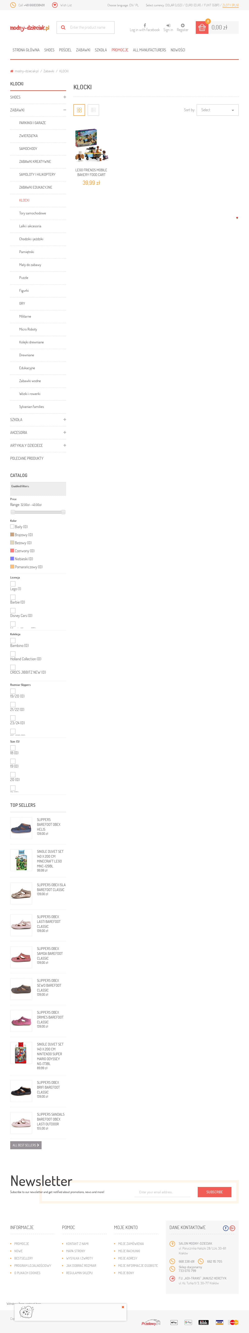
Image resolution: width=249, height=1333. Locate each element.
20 (15, 779)
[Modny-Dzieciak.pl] (29, 28)
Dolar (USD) (174, 5)
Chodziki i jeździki (31, 238)
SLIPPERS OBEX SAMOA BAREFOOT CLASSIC (50, 953)
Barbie (17, 602)
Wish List (66, 5)
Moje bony (126, 1272)
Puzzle (23, 277)
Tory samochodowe (32, 213)
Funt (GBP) (212, 5)
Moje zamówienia (131, 1243)
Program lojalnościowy (32, 1265)
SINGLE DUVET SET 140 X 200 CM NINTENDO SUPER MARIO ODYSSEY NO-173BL (50, 1054)
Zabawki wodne (30, 380)
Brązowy (24, 535)
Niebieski (24, 559)
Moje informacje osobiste (138, 1265)
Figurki (24, 290)
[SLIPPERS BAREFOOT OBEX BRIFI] (21, 1091)
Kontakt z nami (77, 1243)
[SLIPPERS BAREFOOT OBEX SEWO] (21, 989)
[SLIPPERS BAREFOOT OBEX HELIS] (21, 828)
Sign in (168, 29)
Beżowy (23, 543)
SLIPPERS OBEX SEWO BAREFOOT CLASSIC (49, 985)
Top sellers (23, 805)
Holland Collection (25, 659)
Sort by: (189, 109)
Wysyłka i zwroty (79, 1258)
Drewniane (26, 354)
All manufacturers (149, 49)
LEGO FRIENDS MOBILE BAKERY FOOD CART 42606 (91, 174)
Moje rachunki (129, 1251)
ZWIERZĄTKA (28, 135)
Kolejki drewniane (31, 342)
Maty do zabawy (30, 264)
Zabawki (83, 49)
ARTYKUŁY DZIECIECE (26, 445)
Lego (15, 588)
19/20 (17, 696)
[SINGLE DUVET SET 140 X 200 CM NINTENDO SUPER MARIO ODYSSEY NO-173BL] (21, 1053)
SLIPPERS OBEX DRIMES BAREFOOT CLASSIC (50, 1017)
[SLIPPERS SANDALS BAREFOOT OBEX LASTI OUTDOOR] (21, 1123)
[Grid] (79, 110)
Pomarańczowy (29, 567)
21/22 (17, 709)
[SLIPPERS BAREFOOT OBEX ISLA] (21, 893)
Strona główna (26, 49)
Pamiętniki (26, 251)
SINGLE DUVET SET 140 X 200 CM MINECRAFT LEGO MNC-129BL (50, 858)
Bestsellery (23, 1258)
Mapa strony (75, 1251)
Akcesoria (18, 432)
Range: (15, 504)
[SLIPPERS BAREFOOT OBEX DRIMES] (21, 1021)
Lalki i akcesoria (30, 225)
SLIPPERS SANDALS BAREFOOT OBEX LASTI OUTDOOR (50, 1119)
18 (14, 753)
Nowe (18, 1251)
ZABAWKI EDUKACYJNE (35, 187)
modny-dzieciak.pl (26, 71)
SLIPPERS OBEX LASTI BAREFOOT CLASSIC (49, 921)
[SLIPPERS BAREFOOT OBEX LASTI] (21, 925)
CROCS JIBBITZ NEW (28, 672)
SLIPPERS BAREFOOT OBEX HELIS (48, 824)
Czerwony (25, 551)
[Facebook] (226, 1228)
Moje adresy (127, 1258)
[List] (93, 110)
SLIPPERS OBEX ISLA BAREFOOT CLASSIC (51, 887)
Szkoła (101, 49)
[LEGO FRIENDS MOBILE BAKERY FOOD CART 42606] (91, 146)
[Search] (63, 27)
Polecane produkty (27, 458)
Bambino (19, 645)
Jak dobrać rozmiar (81, 1265)
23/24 (17, 723)
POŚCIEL (65, 49)
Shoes (49, 49)
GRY (22, 303)
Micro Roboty (28, 329)
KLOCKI (24, 200)
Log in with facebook (145, 27)
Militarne (25, 316)
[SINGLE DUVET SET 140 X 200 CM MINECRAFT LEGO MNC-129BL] (21, 860)
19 (14, 766)
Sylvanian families (31, 406)
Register (182, 29)
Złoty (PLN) (230, 5)
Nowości (178, 49)
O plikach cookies (27, 1272)
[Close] (123, 1307)
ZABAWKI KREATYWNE (35, 161)
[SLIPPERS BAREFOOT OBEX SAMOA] (21, 957)
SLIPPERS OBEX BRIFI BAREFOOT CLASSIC (48, 1087)
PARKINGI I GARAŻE (32, 122)
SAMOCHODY (28, 148)
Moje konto (126, 1227)
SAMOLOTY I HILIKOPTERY (37, 174)
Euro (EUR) (194, 5)
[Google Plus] (232, 1228)
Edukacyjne (27, 367)
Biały (21, 526)
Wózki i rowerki (29, 393)
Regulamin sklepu (79, 1272)
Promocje (120, 49)
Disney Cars (21, 615)
